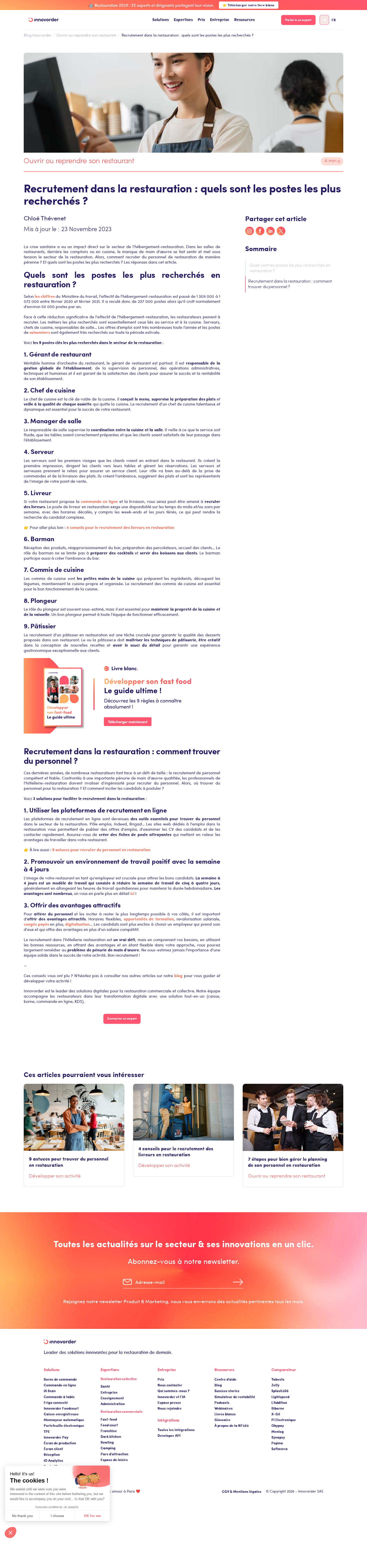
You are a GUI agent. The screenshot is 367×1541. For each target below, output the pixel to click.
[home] (44, 20)
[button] (160, 20)
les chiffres (45, 296)
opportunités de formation (149, 919)
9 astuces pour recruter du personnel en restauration (101, 849)
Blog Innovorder (37, 35)
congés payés (36, 924)
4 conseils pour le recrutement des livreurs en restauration (120, 527)
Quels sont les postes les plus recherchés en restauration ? (289, 268)
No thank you (22, 1516)
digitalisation (77, 924)
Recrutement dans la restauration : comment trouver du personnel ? (290, 284)
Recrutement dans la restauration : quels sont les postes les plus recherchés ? (187, 34)
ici (132, 893)
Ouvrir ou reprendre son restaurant (86, 34)
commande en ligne (99, 501)
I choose (57, 1516)
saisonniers (39, 332)
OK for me (92, 1516)
